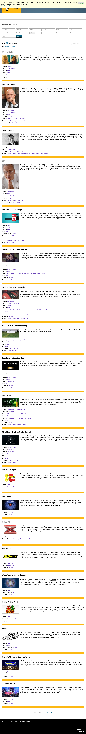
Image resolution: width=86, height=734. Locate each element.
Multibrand (11, 342)
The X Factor (7, 522)
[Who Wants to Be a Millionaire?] (10, 583)
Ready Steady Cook (10, 602)
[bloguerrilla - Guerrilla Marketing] (10, 333)
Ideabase (22, 18)
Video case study (17, 236)
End (50, 712)
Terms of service (79, 728)
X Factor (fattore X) (24, 539)
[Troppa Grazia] (10, 59)
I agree (81, 3)
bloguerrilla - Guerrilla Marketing (14, 325)
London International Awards (48, 310)
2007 (6, 346)
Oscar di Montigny (9, 130)
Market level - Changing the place (15, 118)
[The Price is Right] (10, 477)
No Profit (10, 373)
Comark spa (11, 112)
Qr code (15, 233)
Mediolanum (11, 149)
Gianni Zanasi (12, 68)
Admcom (9, 305)
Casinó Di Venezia (13, 303)
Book (8, 18)
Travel (14, 447)
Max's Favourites (17, 123)
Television (21, 265)
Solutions (29, 18)
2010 (6, 420)
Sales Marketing (28, 121)
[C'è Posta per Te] (10, 692)
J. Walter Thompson (13, 414)
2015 (6, 231)
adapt (14, 592)
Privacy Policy (80, 729)
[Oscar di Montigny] (10, 139)
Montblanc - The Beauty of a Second (16, 432)
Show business (28, 340)
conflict (15, 619)
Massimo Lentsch (9, 84)
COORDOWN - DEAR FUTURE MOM (15, 250)
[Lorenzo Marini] (10, 176)
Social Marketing (11, 280)
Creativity (45, 153)
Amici (4, 628)
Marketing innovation (35, 153)
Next (47, 712)
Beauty (9, 265)
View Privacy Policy (7, 6)
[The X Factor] (10, 529)
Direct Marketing (11, 121)
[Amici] (10, 636)
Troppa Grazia (7, 52)
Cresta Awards (21, 310)
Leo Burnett (10, 451)
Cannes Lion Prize (11, 196)
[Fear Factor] (10, 556)
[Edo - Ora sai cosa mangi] (10, 218)
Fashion (9, 447)
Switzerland (10, 565)
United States (11, 487)
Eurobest (23, 273)
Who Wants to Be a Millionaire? (14, 575)
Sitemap (81, 731)
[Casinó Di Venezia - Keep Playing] (10, 294)
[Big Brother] (10, 504)
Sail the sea (21, 314)
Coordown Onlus (13, 267)
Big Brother (6, 496)
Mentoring (16, 539)
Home (4, 18)
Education (15, 265)
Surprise (27, 314)
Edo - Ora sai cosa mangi (12, 210)
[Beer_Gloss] (10, 402)
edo (9, 227)
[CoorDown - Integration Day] (10, 365)
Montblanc (11, 449)
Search (19, 36)
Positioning (20, 121)
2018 (6, 75)
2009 (6, 312)
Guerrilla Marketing (22, 318)
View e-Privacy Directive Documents (23, 6)
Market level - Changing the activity (16, 240)
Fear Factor (6, 548)
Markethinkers (15, 18)
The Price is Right (9, 470)
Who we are (37, 18)
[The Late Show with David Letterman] (10, 664)
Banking (9, 147)
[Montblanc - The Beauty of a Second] (10, 440)
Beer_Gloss (6, 395)
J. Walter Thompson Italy (26, 414)
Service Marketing (12, 242)
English (10, 151)
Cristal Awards (30, 310)
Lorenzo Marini (8, 161)
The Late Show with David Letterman (16, 657)
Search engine (19, 340)
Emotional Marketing (23, 153)
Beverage (22, 409)
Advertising (10, 191)
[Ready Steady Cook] (10, 609)
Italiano (10, 77)
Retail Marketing (21, 424)
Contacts (44, 18)
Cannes (8, 72)
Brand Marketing (11, 153)
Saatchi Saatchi (11, 269)
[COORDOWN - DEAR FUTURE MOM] (10, 257)
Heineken (11, 411)
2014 (6, 275)
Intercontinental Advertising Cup (36, 273)
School (15, 647)
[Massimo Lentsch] (10, 97)
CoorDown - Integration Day (13, 358)
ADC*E (7, 273)
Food (8, 225)
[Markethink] (11, 8)
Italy (8, 70)
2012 (6, 383)
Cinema (9, 66)
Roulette (15, 314)
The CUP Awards (26, 418)
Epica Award (9, 456)
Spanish (20, 151)
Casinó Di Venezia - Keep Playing (15, 287)
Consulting (10, 110)
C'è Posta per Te (8, 683)
